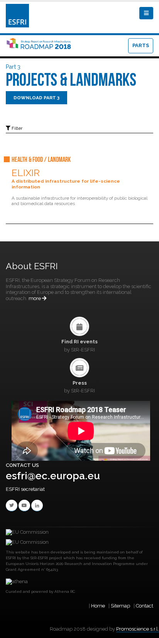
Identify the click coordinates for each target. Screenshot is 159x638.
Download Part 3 (36, 97)
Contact (144, 606)
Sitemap (120, 606)
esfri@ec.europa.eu (53, 476)
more (35, 298)
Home (98, 606)
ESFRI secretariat (25, 489)
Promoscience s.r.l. (137, 629)
